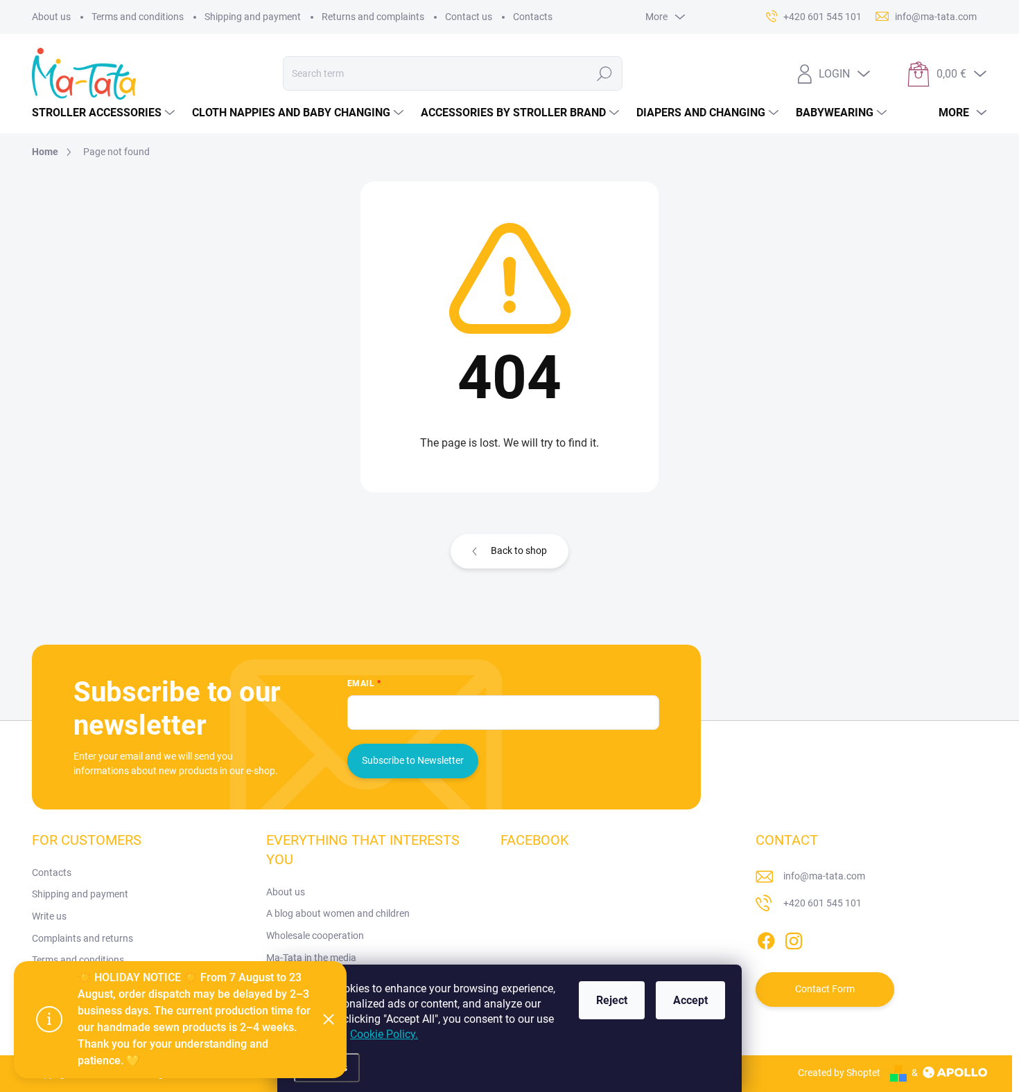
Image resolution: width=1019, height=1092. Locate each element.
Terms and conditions (138, 16)
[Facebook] (766, 938)
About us (51, 16)
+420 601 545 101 (822, 902)
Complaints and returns (82, 938)
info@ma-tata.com (824, 875)
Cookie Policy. (384, 1034)
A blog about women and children (338, 913)
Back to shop (519, 550)
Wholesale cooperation (315, 935)
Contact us (468, 16)
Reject (611, 1000)
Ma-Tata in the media (311, 957)
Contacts (532, 16)
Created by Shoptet (839, 1072)
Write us (49, 916)
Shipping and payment (252, 16)
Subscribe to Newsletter (413, 760)
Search (605, 73)
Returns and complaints (373, 16)
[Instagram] (793, 938)
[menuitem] (105, 113)
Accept (690, 1000)
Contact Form (825, 988)
